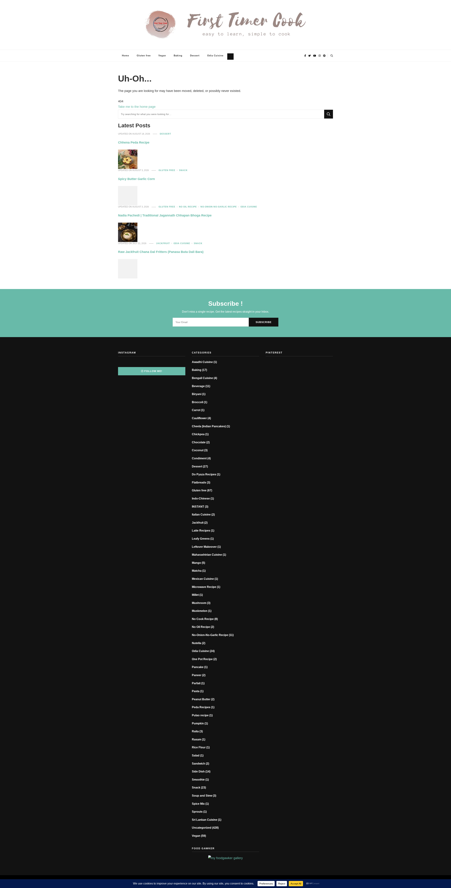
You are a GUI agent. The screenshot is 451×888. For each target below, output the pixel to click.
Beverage (198, 386)
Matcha (197, 570)
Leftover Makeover (204, 546)
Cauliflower (199, 418)
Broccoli (197, 402)
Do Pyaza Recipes (204, 474)
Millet (195, 594)
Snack (183, 170)
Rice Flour (199, 747)
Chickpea (198, 434)
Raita (195, 731)
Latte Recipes (201, 530)
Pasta (195, 691)
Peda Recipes (201, 707)
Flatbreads (199, 482)
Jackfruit (163, 243)
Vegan (162, 55)
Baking (178, 55)
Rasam (196, 739)
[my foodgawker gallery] (225, 858)
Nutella (196, 643)
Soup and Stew (202, 795)
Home (125, 55)
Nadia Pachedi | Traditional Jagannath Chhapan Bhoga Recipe (165, 215)
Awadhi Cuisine (202, 362)
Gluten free (144, 55)
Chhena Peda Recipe (133, 142)
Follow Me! (153, 371)
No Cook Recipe (203, 618)
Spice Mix (198, 803)
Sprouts (197, 811)
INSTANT (198, 506)
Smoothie (198, 779)
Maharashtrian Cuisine (207, 554)
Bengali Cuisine (202, 378)
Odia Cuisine (215, 55)
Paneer (196, 675)
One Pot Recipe (202, 659)
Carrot (196, 410)
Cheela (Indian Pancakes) (209, 426)
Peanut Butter (201, 699)
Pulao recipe (200, 715)
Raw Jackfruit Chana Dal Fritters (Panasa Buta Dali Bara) (160, 252)
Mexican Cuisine (203, 578)
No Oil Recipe (188, 207)
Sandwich (198, 763)
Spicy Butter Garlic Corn (136, 179)
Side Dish (198, 771)
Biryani (196, 394)
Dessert (194, 55)
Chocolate (199, 442)
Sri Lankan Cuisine (204, 819)
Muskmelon (199, 610)
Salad (195, 755)
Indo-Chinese (201, 498)
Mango (196, 562)
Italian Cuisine (201, 514)
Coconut (197, 450)
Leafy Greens (201, 538)
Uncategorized (201, 827)
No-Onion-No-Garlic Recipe (218, 207)
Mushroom (199, 602)
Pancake (197, 667)
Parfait (196, 683)
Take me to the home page (137, 106)
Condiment (199, 458)
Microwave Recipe (204, 586)
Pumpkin (198, 723)
